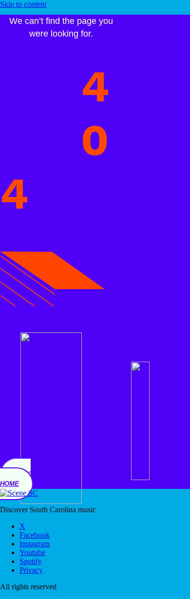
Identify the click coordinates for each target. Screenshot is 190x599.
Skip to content (23, 4)
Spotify (30, 561)
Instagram (34, 544)
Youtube (32, 552)
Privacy (31, 570)
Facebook (34, 535)
